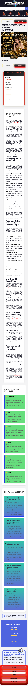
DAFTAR (20, 21)
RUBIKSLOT (16, 122)
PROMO (14, 667)
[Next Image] (25, 44)
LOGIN (7, 21)
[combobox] (12, 8)
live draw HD (9, 287)
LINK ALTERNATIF (14, 678)
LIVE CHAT (15, 681)
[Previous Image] (2, 44)
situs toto (15, 318)
